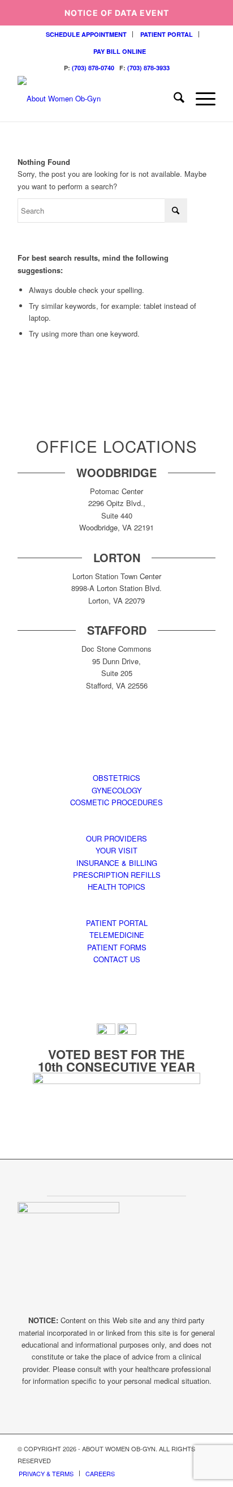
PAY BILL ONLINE (119, 51)
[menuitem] (86, 34)
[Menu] (199, 98)
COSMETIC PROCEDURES (116, 802)
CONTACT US (116, 959)
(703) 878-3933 (148, 67)
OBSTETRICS (116, 777)
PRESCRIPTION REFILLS (117, 874)
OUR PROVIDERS (116, 838)
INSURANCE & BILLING (116, 862)
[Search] (173, 98)
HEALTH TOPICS (116, 886)
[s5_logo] (97, 98)
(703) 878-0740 (93, 67)
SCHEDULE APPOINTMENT (86, 34)
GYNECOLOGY (117, 790)
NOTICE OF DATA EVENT (116, 13)
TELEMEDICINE (116, 934)
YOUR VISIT (116, 850)
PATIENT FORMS (116, 947)
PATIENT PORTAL (166, 34)
